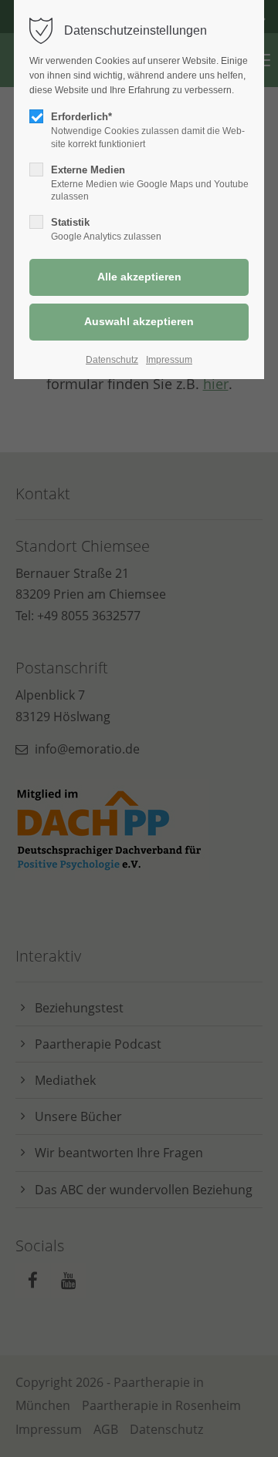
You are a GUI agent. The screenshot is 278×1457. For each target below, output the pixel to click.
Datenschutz (112, 359)
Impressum (169, 359)
